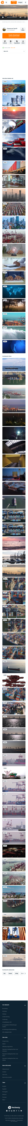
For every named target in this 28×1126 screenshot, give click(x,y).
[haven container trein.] (13, 86)
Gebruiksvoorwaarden (10, 1119)
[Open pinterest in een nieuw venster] (13, 1110)
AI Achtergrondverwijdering (9, 1028)
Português (5, 1091)
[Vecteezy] (2, 2)
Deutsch (4, 1094)
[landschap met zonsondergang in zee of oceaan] (13, 112)
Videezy (4, 1013)
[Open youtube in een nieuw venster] (20, 1110)
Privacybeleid (19, 1119)
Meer (3, 1099)
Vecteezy (4, 1010)
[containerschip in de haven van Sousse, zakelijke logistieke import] (13, 891)
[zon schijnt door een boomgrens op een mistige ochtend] (13, 304)
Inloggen (20, 2)
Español (4, 1088)
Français (4, 1096)
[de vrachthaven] (13, 318)
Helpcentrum (5, 1068)
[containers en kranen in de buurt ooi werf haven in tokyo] (13, 720)
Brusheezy (5, 1008)
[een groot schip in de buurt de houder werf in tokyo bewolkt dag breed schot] (13, 772)
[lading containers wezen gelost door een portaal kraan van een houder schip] (13, 583)
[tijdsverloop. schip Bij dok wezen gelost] (13, 850)
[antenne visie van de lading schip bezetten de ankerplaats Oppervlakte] (13, 666)
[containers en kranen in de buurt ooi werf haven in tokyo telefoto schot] (13, 960)
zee (4, 973)
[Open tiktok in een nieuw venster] (15, 1110)
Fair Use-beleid (13, 1120)
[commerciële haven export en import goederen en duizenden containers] (13, 208)
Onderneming (5, 1016)
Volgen (22, 30)
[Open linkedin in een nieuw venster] (11, 1110)
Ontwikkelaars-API (6, 1021)
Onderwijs (5, 1019)
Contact (4, 1071)
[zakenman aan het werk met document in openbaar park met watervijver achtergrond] (13, 263)
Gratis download (14, 35)
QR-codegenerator (7, 1031)
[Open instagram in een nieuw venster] (8, 1110)
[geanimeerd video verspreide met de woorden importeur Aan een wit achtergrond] (13, 679)
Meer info (6, 50)
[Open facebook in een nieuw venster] (6, 1110)
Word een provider (7, 1076)
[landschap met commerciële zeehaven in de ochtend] (13, 570)
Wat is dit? (13, 47)
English (4, 1085)
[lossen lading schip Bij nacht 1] (13, 419)
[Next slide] (22, 973)
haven (10, 973)
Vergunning (5, 1040)
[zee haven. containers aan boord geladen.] (13, 933)
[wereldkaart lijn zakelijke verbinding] (13, 291)
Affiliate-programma (7, 1046)
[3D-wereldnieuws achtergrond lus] (13, 346)
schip (16, 973)
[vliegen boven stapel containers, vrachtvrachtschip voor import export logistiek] (13, 139)
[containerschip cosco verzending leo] (13, 125)
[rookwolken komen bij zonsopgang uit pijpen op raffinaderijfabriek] (13, 194)
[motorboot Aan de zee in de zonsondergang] (13, 542)
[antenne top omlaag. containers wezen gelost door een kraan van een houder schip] (13, 377)
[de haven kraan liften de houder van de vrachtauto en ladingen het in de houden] (13, 693)
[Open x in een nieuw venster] (18, 1110)
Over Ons (4, 1074)
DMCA (3, 1043)
